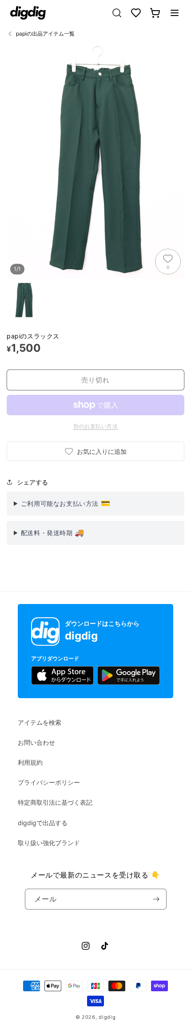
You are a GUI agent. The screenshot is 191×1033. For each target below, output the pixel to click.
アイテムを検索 (39, 722)
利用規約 (30, 762)
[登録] (156, 899)
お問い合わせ (36, 742)
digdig (107, 1017)
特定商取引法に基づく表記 (55, 802)
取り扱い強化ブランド (49, 842)
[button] (174, 13)
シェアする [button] (32, 482)
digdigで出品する (43, 822)
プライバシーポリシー (49, 782)
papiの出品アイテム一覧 (45, 33)
